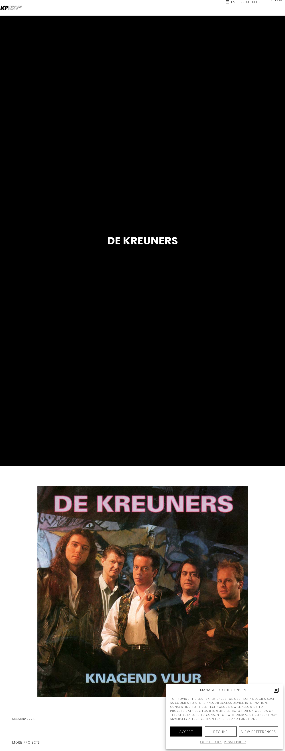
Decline (220, 731)
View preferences (258, 731)
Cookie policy (211, 742)
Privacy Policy (235, 742)
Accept (186, 731)
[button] (276, 690)
